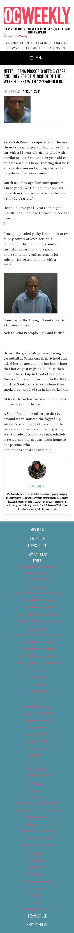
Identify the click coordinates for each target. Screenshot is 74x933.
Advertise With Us (37, 573)
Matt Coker (12, 91)
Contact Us (37, 538)
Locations (39, 684)
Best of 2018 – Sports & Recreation (39, 621)
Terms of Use (37, 545)
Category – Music (37, 741)
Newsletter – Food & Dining (39, 831)
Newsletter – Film (39, 824)
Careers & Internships (37, 706)
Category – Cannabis (37, 720)
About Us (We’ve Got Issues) (37, 566)
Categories (39, 677)
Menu (40, 57)
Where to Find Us (37, 909)
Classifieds (37, 755)
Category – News (37, 748)
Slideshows (37, 867)
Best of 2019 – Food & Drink (39, 649)
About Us (37, 529)
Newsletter (37, 790)
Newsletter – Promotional (39, 845)
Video (37, 902)
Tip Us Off (37, 895)
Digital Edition (37, 769)
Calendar (37, 671)
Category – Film (37, 727)
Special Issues (37, 874)
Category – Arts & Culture (37, 713)
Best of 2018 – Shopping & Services (39, 614)
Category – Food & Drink (37, 734)
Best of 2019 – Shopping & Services (39, 656)
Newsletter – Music (39, 838)
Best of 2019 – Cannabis (39, 642)
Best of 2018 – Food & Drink (39, 607)
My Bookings (39, 691)
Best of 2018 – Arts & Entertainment (39, 593)
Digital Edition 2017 (39, 775)
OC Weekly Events (37, 853)
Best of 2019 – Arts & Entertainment (39, 635)
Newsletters (37, 797)
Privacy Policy (37, 554)
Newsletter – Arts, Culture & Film (39, 803)
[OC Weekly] (15, 36)
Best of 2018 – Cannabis (39, 600)
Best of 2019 (37, 629)
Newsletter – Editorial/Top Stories (39, 810)
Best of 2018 (37, 587)
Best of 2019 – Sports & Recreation (39, 663)
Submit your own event (37, 881)
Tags (39, 698)
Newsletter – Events (39, 817)
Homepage (37, 783)
